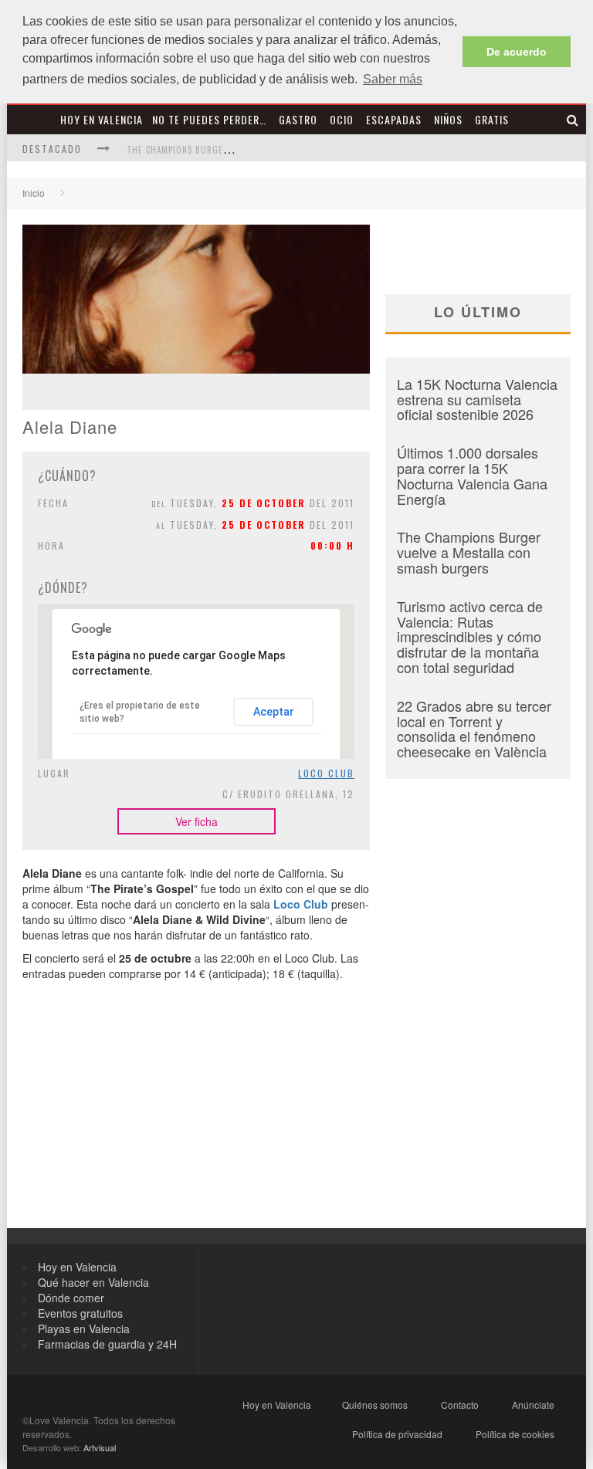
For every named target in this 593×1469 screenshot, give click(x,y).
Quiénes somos (375, 1404)
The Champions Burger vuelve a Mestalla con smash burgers (468, 551)
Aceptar (273, 712)
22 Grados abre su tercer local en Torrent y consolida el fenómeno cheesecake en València (474, 728)
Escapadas (394, 119)
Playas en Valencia (84, 1328)
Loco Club (326, 773)
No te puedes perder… (209, 119)
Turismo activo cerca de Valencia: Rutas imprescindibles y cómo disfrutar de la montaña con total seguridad (470, 636)
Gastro (298, 119)
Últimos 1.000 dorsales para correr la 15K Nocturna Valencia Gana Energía (472, 475)
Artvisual (99, 1447)
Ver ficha (196, 821)
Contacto (460, 1404)
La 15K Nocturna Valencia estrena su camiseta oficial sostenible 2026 (477, 399)
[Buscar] (573, 119)
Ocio (342, 119)
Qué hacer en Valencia (93, 1282)
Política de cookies (515, 1433)
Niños (448, 119)
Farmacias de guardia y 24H (107, 1344)
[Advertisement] (196, 1120)
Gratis (492, 119)
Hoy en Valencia (101, 119)
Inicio (33, 192)
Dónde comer (71, 1297)
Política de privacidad (397, 1433)
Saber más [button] (392, 79)
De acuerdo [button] (516, 52)
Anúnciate (533, 1404)
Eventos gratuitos (80, 1313)
